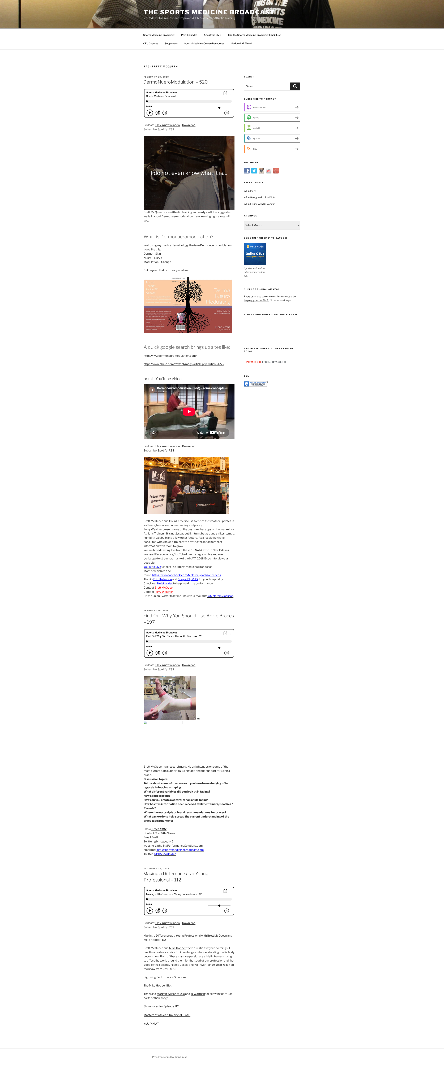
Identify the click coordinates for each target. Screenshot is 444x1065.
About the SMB (212, 34)
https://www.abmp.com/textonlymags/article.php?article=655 (184, 364)
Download (188, 125)
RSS (171, 129)
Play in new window (167, 125)
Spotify (162, 129)
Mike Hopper (177, 948)
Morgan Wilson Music (171, 994)
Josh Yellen (223, 964)
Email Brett (151, 837)
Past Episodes (189, 34)
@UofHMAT (151, 1023)
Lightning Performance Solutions (165, 977)
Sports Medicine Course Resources (204, 43)
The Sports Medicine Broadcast (209, 12)
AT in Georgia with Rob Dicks (260, 197)
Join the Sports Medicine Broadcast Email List (254, 34)
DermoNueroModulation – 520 (175, 82)
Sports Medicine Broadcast (158, 34)
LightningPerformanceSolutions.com (179, 845)
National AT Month (241, 43)
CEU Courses (150, 43)
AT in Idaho (250, 190)
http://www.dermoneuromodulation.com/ (170, 355)
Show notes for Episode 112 (161, 1006)
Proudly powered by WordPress (169, 1056)
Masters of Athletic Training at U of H (167, 1015)
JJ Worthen (198, 994)
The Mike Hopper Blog (158, 985)
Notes (158, 829)
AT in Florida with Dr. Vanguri (259, 203)
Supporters (171, 43)
